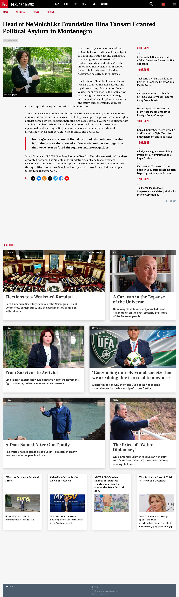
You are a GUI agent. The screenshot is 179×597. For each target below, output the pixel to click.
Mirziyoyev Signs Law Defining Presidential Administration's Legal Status (154, 155)
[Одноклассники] (44, 178)
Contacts (9, 586)
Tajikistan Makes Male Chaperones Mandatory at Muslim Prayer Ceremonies (156, 191)
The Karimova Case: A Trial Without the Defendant (155, 479)
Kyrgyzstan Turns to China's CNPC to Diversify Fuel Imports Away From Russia (155, 97)
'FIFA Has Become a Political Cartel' (22, 479)
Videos (35, 11)
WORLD (104, 4)
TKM (84, 4)
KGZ (66, 4)
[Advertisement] (89, 222)
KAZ (57, 4)
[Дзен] (50, 178)
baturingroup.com (109, 591)
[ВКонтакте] (38, 178)
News (5, 11)
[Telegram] (55, 178)
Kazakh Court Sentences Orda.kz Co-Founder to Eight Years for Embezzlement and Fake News (156, 133)
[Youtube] (66, 178)
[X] (33, 178)
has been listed (77, 156)
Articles (20, 11)
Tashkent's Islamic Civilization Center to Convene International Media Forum (156, 82)
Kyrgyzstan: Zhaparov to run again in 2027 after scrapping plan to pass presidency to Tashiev (156, 170)
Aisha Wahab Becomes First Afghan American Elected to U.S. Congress (155, 60)
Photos (50, 11)
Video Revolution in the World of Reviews (64, 479)
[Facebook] (61, 178)
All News (171, 201)
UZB (94, 4)
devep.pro (104, 594)
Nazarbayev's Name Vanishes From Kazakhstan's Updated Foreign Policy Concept (154, 112)
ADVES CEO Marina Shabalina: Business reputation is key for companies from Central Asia (109, 484)
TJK (75, 4)
